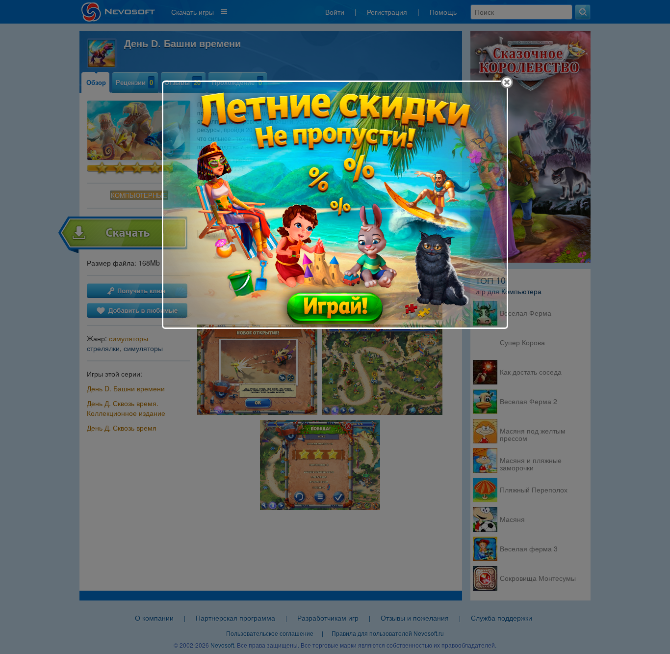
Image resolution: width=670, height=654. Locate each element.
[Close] (507, 82)
